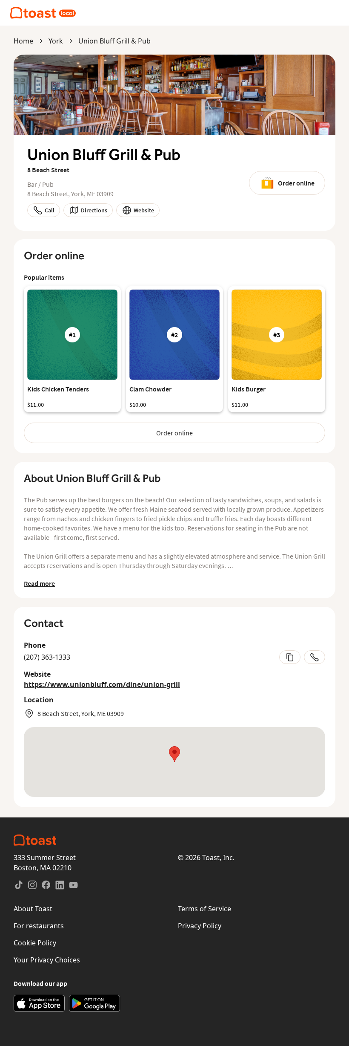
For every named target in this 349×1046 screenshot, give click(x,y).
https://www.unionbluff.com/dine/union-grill (102, 684)
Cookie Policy (35, 942)
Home (23, 41)
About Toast (33, 908)
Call (49, 210)
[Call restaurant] (314, 657)
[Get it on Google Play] (94, 1003)
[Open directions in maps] (174, 762)
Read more (39, 583)
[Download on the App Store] (39, 1003)
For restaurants (39, 925)
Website (144, 210)
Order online (296, 183)
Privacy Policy (199, 925)
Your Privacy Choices (47, 960)
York (56, 41)
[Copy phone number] (289, 657)
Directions (94, 210)
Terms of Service (204, 908)
